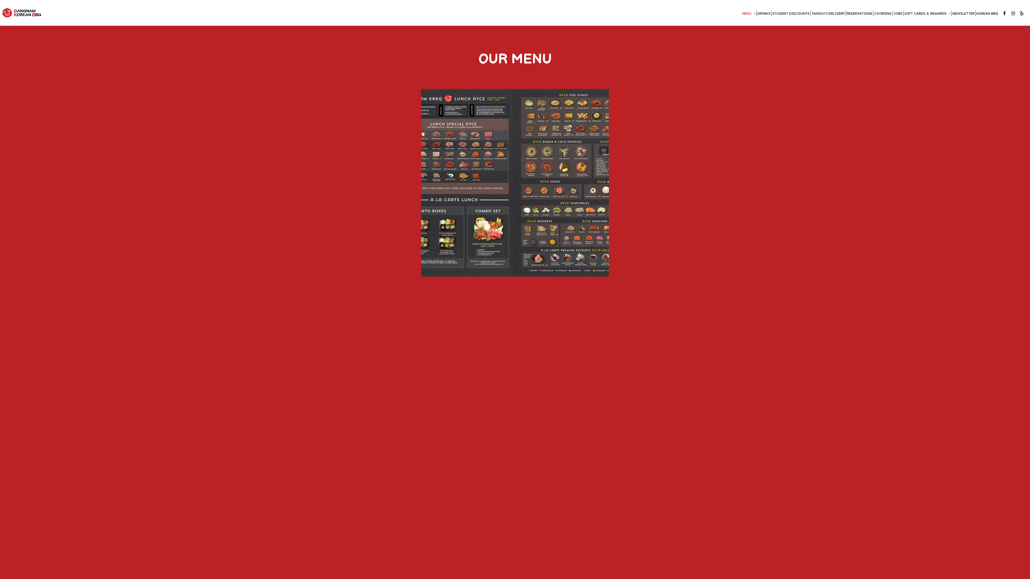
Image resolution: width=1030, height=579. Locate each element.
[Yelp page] (1021, 13)
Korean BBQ (987, 13)
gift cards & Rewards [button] (926, 13)
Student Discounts (791, 13)
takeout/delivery (828, 13)
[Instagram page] (1013, 13)
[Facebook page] (1004, 13)
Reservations (859, 13)
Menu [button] (747, 13)
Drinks (764, 13)
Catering (883, 13)
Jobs (898, 13)
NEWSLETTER (963, 13)
